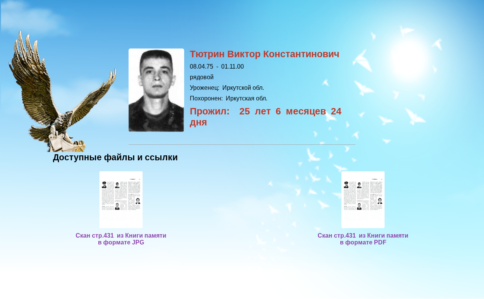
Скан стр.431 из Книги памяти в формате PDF (363, 239)
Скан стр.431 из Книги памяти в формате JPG (121, 239)
